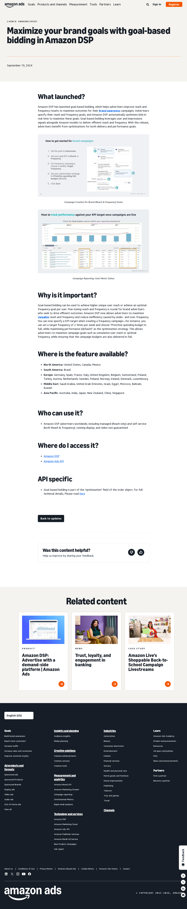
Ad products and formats (14, 767)
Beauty (107, 741)
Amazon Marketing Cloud (65, 824)
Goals (31, 4)
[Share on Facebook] (183, 875)
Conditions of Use (26, 868)
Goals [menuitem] (7, 731)
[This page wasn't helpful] (131, 553)
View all (8, 809)
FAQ (155, 756)
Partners (105, 4)
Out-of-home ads (12, 804)
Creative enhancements (65, 756)
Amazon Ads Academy (163, 736)
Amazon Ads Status (108, 868)
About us (8, 868)
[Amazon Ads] (12, 4)
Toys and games (111, 795)
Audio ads (8, 799)
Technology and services (68, 814)
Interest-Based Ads (67, 868)
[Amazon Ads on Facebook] (29, 874)
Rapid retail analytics (63, 804)
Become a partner (161, 780)
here (82, 493)
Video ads (8, 794)
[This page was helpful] (140, 553)
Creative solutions (65, 750)
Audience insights (62, 736)
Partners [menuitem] (158, 770)
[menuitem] (19, 789)
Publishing (108, 785)
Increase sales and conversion (18, 751)
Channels (109, 810)
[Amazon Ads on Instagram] (18, 874)
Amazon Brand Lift (62, 784)
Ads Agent (59, 849)
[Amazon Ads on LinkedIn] (6, 874)
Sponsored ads (11, 774)
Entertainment (110, 751)
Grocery (107, 766)
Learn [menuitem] (156, 731)
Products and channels (52, 4)
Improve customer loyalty (16, 756)
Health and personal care (115, 770)
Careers (126, 868)
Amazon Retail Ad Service (66, 839)
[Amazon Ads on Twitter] (12, 874)
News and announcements (165, 761)
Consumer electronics (114, 746)
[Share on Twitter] (183, 882)
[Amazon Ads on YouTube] (23, 874)
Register (174, 4)
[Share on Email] (183, 895)
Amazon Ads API (62, 829)
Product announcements (164, 741)
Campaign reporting (63, 794)
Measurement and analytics (65, 777)
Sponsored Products (13, 779)
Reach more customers (15, 741)
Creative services (62, 761)
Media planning (61, 741)
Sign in (157, 4)
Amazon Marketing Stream (66, 789)
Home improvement (113, 780)
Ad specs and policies (163, 751)
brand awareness (109, 110)
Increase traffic (11, 746)
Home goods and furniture (116, 775)
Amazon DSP (60, 819)
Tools (93, 4)
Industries (110, 731)
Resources (158, 746)
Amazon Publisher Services (66, 834)
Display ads (9, 789)
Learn (117, 4)
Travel (107, 800)
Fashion (107, 756)
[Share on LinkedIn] (183, 888)
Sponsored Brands (12, 784)
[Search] (147, 4)
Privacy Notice (46, 868)
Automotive (109, 736)
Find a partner (159, 775)
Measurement (78, 4)
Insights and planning (66, 731)
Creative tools (60, 766)
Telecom (108, 790)
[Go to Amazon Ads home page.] (32, 893)
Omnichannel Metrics (64, 799)
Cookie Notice (87, 868)
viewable (43, 317)
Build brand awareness (14, 736)
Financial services (112, 761)
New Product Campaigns (65, 844)
